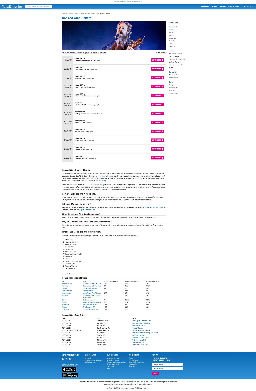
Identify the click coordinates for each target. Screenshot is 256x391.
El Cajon (65, 295)
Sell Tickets (248, 6)
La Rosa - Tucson (89, 300)
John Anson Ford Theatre (92, 293)
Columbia (65, 309)
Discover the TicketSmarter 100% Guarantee (128, 2)
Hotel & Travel (234, 6)
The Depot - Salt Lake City (85, 210)
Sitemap (132, 366)
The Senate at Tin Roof (91, 309)
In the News (110, 366)
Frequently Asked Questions (93, 360)
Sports (214, 6)
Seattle (64, 288)
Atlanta (64, 307)
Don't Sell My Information (137, 362)
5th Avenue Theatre (90, 288)
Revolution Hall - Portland (92, 286)
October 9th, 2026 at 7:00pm (154, 207)
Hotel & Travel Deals (113, 364)
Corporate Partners (113, 358)
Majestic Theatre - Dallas (92, 302)
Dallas (64, 302)
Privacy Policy (133, 360)
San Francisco (67, 291)
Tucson (64, 300)
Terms (131, 358)
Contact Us (87, 358)
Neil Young (102, 181)
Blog (108, 368)
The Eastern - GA (89, 307)
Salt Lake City (67, 283)
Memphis (65, 305)
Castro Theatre (88, 291)
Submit (155, 373)
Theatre (222, 6)
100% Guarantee (89, 362)
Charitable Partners (113, 360)
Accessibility (133, 364)
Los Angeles (66, 293)
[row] (114, 60)
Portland (65, 286)
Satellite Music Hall (90, 305)
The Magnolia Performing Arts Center (145, 333)
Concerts (205, 6)
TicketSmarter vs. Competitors (116, 362)
